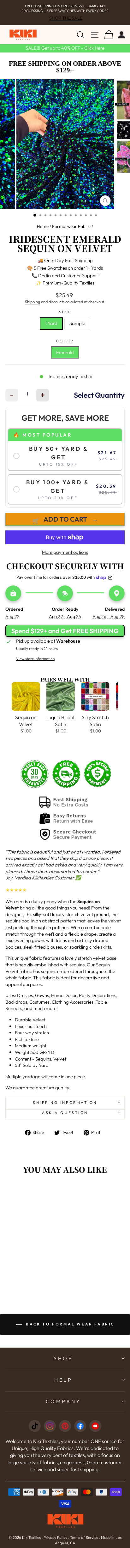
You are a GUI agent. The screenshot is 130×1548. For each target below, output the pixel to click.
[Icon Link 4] (80, 1426)
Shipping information (65, 1102)
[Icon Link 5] (95, 1426)
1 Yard (51, 323)
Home (43, 226)
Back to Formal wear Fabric (69, 1324)
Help (63, 1380)
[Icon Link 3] (65, 1426)
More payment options (65, 552)
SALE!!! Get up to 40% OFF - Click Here (65, 48)
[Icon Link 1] (35, 1426)
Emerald (65, 352)
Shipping (32, 301)
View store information (35, 658)
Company (63, 1401)
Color (65, 341)
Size (65, 311)
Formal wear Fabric (71, 226)
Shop (63, 1358)
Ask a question (65, 1112)
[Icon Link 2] (50, 1426)
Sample (77, 323)
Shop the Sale (65, 18)
